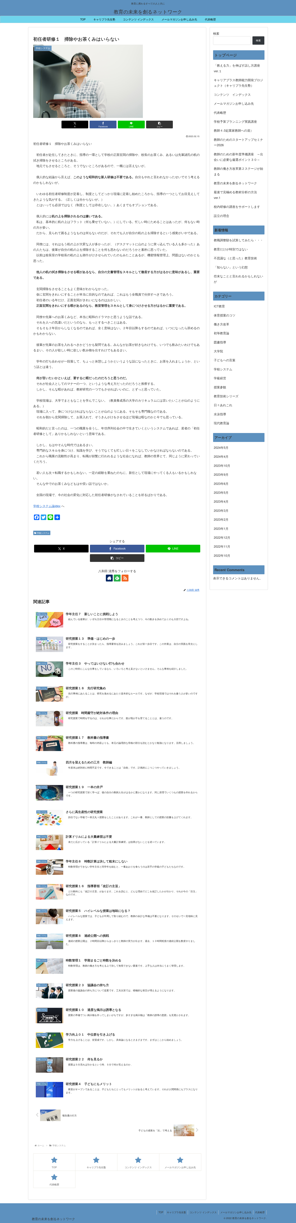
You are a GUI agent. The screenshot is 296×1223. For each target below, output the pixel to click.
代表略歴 (220, 112)
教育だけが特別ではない (231, 249)
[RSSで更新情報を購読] (125, 578)
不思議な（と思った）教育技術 (235, 258)
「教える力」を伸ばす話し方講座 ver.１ (237, 68)
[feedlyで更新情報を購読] (117, 578)
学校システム (43, 532)
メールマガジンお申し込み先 (234, 103)
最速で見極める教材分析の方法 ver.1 (237, 195)
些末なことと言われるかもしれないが (238, 279)
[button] (159, 124)
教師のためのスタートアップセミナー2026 (238, 142)
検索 (216, 33)
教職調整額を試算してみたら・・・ (238, 240)
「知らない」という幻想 (231, 267)
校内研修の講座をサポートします (237, 206)
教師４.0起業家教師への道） (233, 130)
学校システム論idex (46, 506)
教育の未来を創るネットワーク (235, 183)
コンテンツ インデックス (232, 94)
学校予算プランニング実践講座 (235, 121)
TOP (160, 1212)
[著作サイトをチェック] (109, 578)
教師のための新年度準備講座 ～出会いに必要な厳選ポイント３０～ (238, 157)
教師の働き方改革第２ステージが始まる (238, 171)
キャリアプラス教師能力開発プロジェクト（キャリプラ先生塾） (238, 83)
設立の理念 (221, 215)
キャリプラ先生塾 (176, 1212)
